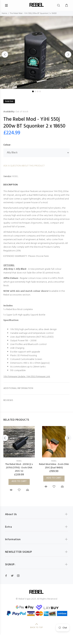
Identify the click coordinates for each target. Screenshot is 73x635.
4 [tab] (40, 91)
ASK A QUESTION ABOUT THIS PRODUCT (24, 166)
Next (68, 54)
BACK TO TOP (36, 627)
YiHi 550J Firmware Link (38, 377)
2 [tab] (35, 91)
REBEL (15, 176)
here (46, 256)
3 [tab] (38, 91)
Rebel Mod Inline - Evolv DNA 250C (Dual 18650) (54, 466)
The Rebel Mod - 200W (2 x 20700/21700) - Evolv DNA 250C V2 (19, 467)
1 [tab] (33, 91)
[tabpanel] (36, 52)
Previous (5, 54)
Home (4, 13)
